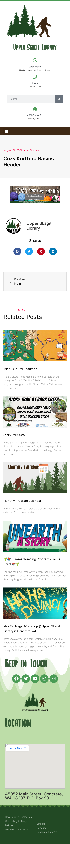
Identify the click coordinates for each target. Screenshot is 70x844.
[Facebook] (16, 678)
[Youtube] (35, 678)
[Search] (59, 99)
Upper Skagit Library (35, 47)
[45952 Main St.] (35, 109)
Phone (35, 83)
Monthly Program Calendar (22, 501)
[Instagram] (44, 678)
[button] (6, 131)
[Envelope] (53, 678)
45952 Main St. (35, 115)
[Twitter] (25, 678)
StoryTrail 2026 (14, 435)
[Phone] (35, 77)
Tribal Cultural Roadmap (20, 369)
